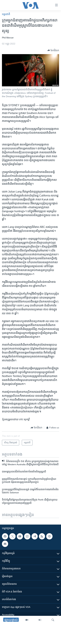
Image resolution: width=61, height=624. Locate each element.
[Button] (53, 50)
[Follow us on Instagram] (27, 536)
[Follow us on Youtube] (20, 536)
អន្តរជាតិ (6, 14)
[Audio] (40, 620)
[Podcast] (49, 536)
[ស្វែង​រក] (53, 620)
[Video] (27, 620)
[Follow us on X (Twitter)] (12, 536)
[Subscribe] (5, 544)
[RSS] (42, 536)
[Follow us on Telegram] (35, 536)
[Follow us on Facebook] (5, 536)
